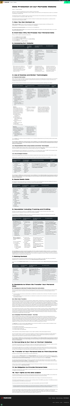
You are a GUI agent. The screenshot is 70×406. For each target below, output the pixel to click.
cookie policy (17, 139)
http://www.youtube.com (39, 316)
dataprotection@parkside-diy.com (17, 30)
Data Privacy (57, 402)
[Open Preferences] (2, 405)
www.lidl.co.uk (31, 345)
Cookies (61, 402)
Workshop (53, 398)
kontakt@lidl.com (30, 25)
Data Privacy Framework (49, 334)
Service (60, 0)
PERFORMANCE (66, 398)
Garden (50, 398)
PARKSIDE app (64, 0)
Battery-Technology (59, 398)
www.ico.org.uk (22, 392)
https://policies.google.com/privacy (45, 331)
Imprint (54, 402)
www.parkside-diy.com (22, 11)
